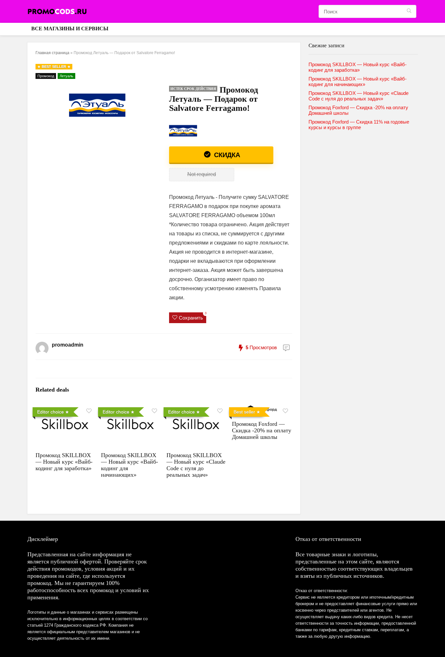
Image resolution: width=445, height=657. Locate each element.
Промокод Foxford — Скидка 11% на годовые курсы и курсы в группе (359, 124)
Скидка (226, 154)
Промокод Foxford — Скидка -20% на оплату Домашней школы (261, 430)
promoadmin (67, 345)
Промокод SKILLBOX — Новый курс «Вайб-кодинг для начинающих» (358, 81)
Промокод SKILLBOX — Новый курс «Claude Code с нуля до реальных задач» (195, 465)
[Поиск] (409, 11)
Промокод (45, 76)
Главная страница (52, 53)
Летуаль (66, 76)
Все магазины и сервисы (69, 28)
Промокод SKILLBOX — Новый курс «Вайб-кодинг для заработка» (64, 461)
